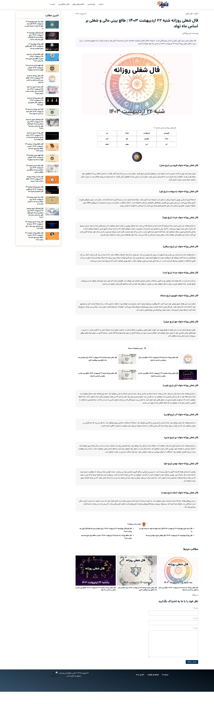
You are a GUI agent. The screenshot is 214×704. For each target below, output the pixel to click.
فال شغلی (188, 13)
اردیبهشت (146, 133)
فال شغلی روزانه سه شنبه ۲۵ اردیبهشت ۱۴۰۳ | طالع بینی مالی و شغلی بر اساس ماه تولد (158, 359)
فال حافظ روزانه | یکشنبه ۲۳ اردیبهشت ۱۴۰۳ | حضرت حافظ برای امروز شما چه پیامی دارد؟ (34, 236)
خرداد (127, 133)
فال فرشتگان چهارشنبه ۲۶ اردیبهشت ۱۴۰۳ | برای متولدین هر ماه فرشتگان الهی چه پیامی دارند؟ (106, 530)
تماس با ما (140, 674)
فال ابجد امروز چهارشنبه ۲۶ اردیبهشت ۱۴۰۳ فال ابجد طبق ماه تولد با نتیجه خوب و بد (165, 530)
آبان (107, 139)
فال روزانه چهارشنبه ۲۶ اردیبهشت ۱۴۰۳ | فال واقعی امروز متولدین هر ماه (169, 535)
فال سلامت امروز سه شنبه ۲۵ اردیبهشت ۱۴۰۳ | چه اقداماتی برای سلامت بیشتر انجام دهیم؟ (34, 90)
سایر (53, 4)
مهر (127, 139)
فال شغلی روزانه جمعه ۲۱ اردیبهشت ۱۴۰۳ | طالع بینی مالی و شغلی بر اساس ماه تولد (97, 374)
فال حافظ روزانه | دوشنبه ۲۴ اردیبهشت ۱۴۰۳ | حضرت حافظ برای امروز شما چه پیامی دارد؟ (34, 147)
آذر (167, 144)
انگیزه (196, 13)
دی (147, 144)
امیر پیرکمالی (187, 33)
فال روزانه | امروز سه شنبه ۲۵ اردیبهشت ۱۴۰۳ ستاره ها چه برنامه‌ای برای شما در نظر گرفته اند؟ (34, 136)
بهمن (127, 144)
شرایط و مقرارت (153, 674)
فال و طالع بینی (63, 4)
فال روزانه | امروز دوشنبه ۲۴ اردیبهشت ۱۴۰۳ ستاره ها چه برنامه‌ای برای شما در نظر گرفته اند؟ (34, 225)
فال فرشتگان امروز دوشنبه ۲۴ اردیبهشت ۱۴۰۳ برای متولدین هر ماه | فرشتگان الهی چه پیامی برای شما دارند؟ (35, 213)
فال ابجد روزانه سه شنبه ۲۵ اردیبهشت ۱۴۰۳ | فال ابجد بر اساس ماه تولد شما (34, 111)
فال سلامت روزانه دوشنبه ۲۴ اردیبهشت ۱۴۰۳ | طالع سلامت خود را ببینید (34, 179)
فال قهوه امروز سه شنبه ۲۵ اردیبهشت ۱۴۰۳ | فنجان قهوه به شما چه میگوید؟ (34, 67)
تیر (107, 133)
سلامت (100, 4)
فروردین (166, 133)
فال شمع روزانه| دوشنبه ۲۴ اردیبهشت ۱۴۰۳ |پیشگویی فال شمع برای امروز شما (34, 189)
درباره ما (165, 674)
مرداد (166, 139)
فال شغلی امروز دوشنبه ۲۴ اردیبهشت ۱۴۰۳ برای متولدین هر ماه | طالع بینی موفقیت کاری (97, 359)
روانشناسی (91, 4)
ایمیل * (195, 618)
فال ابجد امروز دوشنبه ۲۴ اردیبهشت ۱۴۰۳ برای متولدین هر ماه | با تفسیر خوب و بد (35, 200)
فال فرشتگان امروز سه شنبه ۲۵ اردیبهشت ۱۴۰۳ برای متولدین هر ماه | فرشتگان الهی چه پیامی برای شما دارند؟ (34, 124)
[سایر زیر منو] (51, 4)
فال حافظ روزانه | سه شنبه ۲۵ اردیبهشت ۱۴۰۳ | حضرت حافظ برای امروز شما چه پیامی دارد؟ (106, 537)
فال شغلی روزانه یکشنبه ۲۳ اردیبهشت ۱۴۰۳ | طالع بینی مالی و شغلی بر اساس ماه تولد (158, 374)
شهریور (146, 139)
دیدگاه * (195, 628)
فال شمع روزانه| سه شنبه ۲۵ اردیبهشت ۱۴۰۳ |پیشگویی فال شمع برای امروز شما (35, 101)
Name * (195, 608)
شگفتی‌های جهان (78, 4)
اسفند (107, 144)
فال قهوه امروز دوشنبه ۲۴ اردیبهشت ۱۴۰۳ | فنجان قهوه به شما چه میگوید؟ (35, 157)
